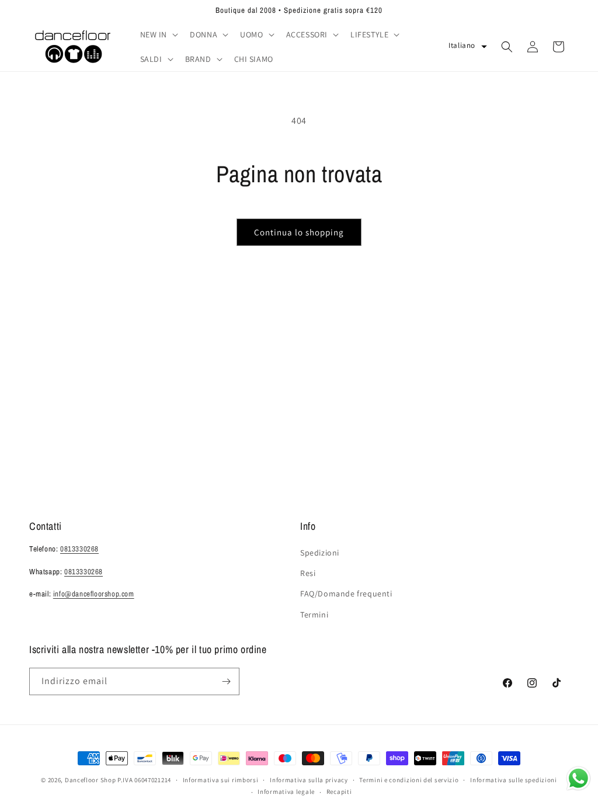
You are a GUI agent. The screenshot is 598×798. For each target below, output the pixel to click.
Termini (314, 614)
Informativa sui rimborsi (221, 780)
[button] (158, 34)
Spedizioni (319, 552)
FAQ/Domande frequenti (346, 593)
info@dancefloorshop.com (93, 594)
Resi (307, 573)
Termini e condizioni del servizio (408, 780)
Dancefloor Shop (90, 780)
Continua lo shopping (299, 232)
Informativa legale (286, 791)
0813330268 (79, 549)
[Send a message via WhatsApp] (578, 778)
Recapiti (339, 791)
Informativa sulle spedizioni (513, 780)
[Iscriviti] (226, 681)
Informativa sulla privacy (309, 780)
